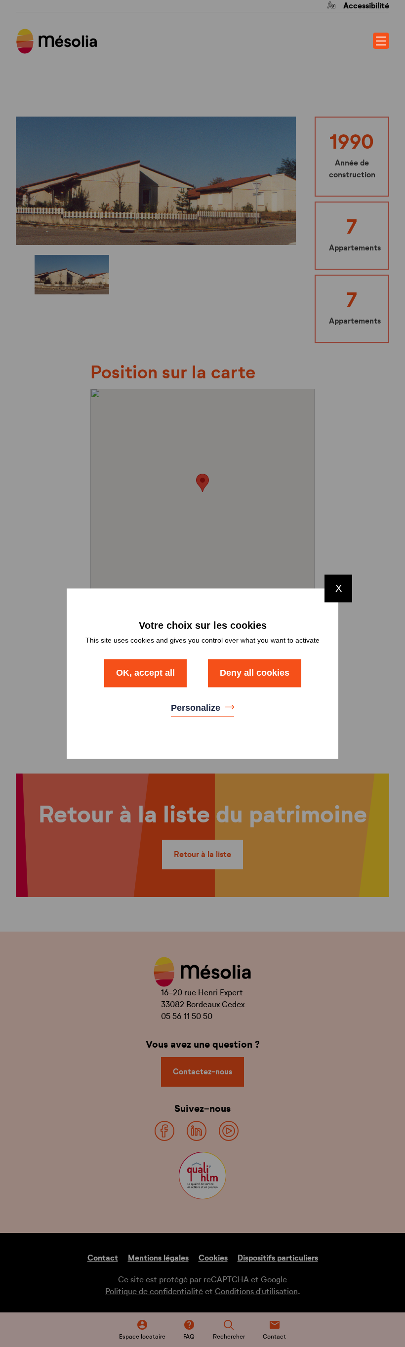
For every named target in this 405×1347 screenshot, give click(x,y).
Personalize (197, 708)
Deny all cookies (254, 673)
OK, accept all (145, 673)
